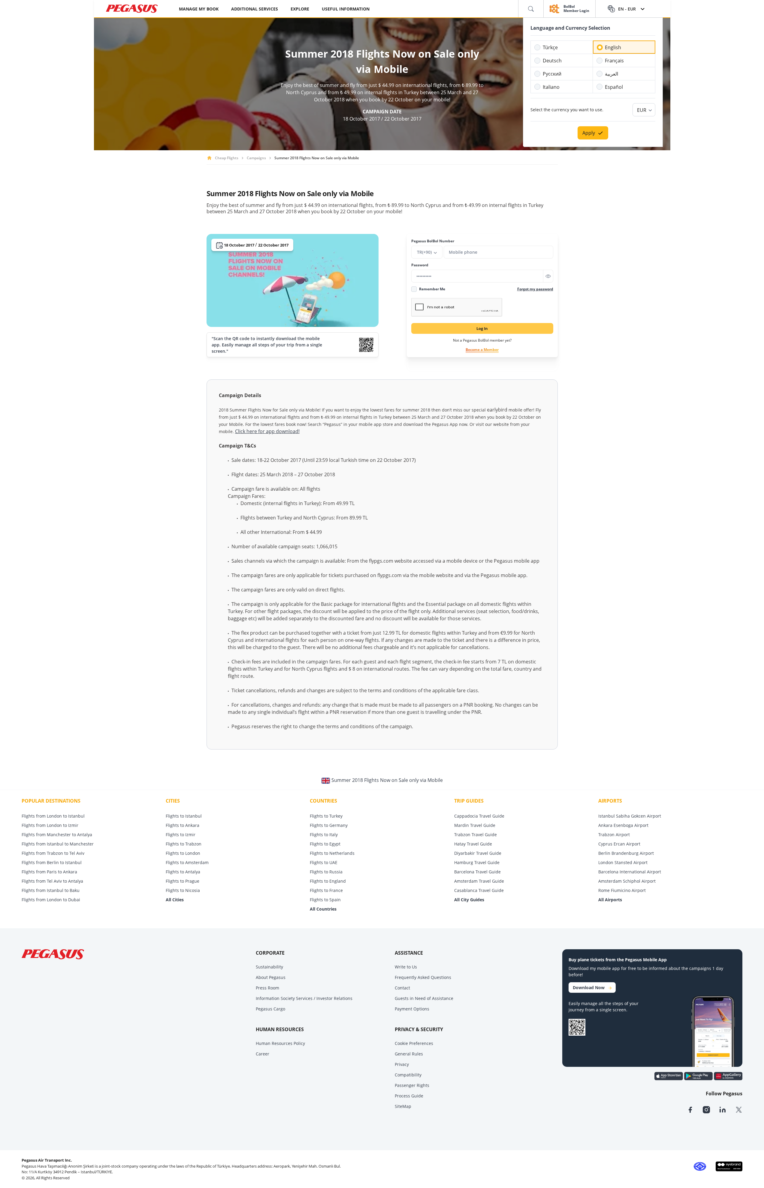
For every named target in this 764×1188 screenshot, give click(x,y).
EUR (641, 110)
